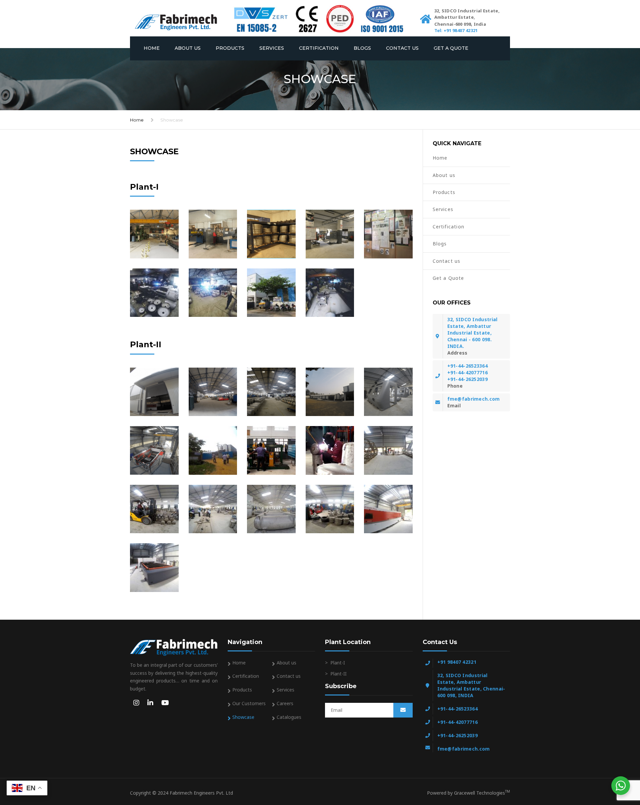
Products (230, 48)
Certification (319, 48)
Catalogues (289, 717)
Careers (285, 703)
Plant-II (338, 673)
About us (188, 48)
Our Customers (249, 703)
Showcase (243, 717)
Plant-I (337, 662)
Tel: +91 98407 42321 (456, 30)
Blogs (362, 48)
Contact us (402, 48)
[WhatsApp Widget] (620, 785)
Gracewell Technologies (482, 793)
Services (271, 48)
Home (152, 48)
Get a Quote (451, 48)
